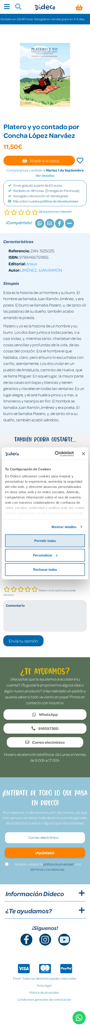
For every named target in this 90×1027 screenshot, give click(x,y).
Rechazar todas (45, 569)
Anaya (31, 263)
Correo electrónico (48, 742)
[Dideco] (45, 7)
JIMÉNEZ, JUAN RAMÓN (41, 270)
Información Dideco (34, 894)
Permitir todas (45, 541)
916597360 (48, 728)
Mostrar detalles (64, 527)
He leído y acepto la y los (48, 867)
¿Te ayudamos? (28, 911)
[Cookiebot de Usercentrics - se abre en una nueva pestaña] (56, 454)
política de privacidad (58, 864)
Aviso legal (44, 985)
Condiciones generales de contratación (44, 999)
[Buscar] (16, 7)
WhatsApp (48, 714)
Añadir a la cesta (44, 160)
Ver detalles (45, 175)
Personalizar (42, 555)
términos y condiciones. (47, 869)
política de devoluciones (59, 201)
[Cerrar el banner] (83, 453)
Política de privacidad (44, 992)
